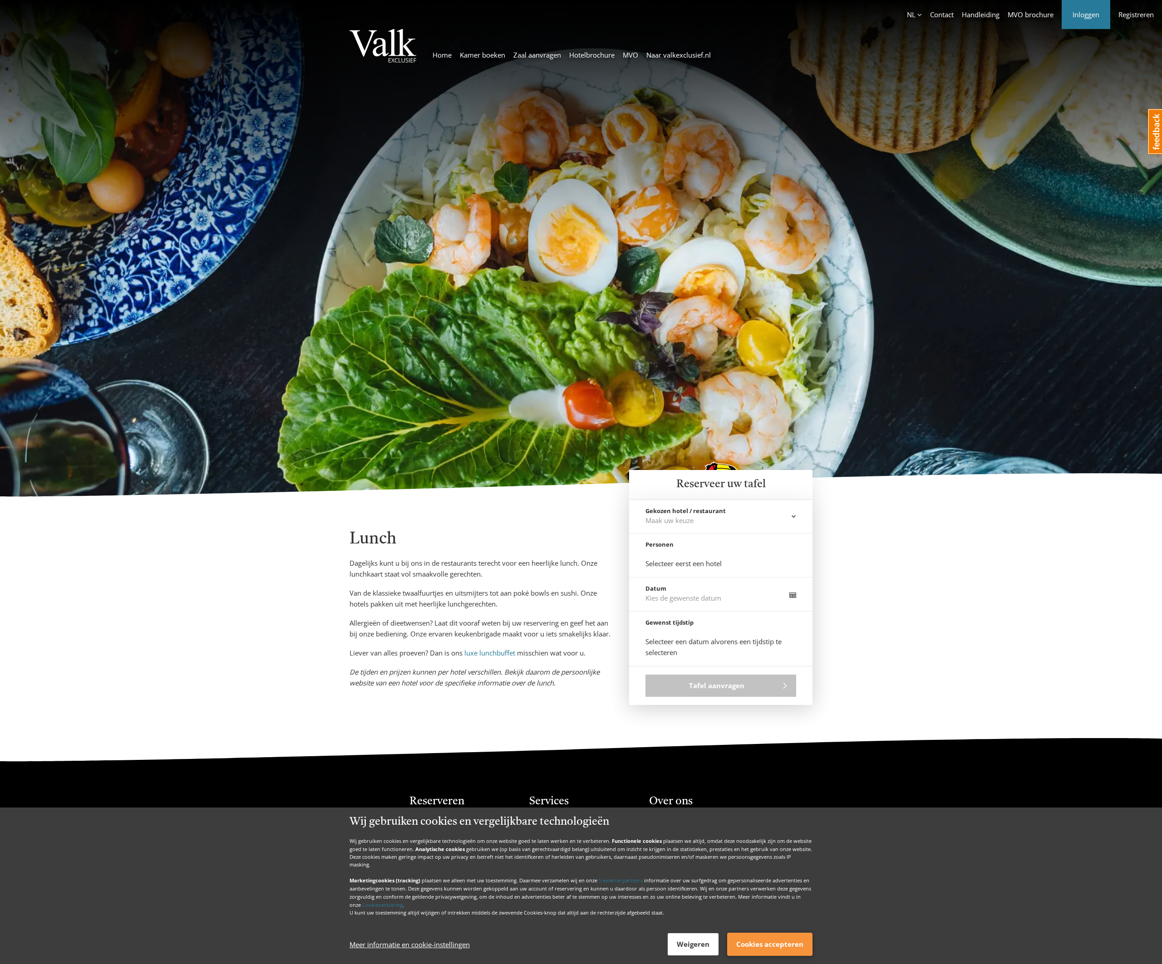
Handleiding (981, 14)
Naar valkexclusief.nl (678, 54)
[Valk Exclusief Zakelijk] (383, 47)
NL (911, 14)
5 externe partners (621, 880)
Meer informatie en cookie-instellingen (410, 944)
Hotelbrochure (592, 54)
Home (442, 54)
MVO (630, 54)
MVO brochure (1031, 14)
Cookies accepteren (769, 944)
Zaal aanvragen (537, 54)
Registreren (1136, 14)
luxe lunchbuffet (489, 652)
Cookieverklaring (382, 904)
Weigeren (693, 944)
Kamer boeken (482, 54)
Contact (942, 14)
